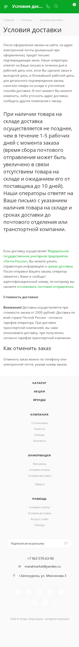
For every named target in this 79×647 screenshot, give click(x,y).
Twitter (39, 592)
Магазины (39, 464)
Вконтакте (18, 592)
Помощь (39, 499)
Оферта (39, 484)
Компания (39, 414)
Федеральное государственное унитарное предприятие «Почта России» (36, 256)
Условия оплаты (39, 470)
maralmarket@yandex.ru (43, 566)
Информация (39, 455)
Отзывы (39, 435)
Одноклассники (34, 602)
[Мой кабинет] (64, 6)
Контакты (39, 441)
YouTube (61, 592)
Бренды (39, 400)
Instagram (50, 592)
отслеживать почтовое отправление (45, 286)
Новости (39, 429)
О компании (39, 423)
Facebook (28, 592)
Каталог (39, 383)
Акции (39, 391)
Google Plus (45, 602)
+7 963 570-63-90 (40, 558)
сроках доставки (60, 266)
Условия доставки (39, 476)
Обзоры (39, 525)
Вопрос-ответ (39, 519)
